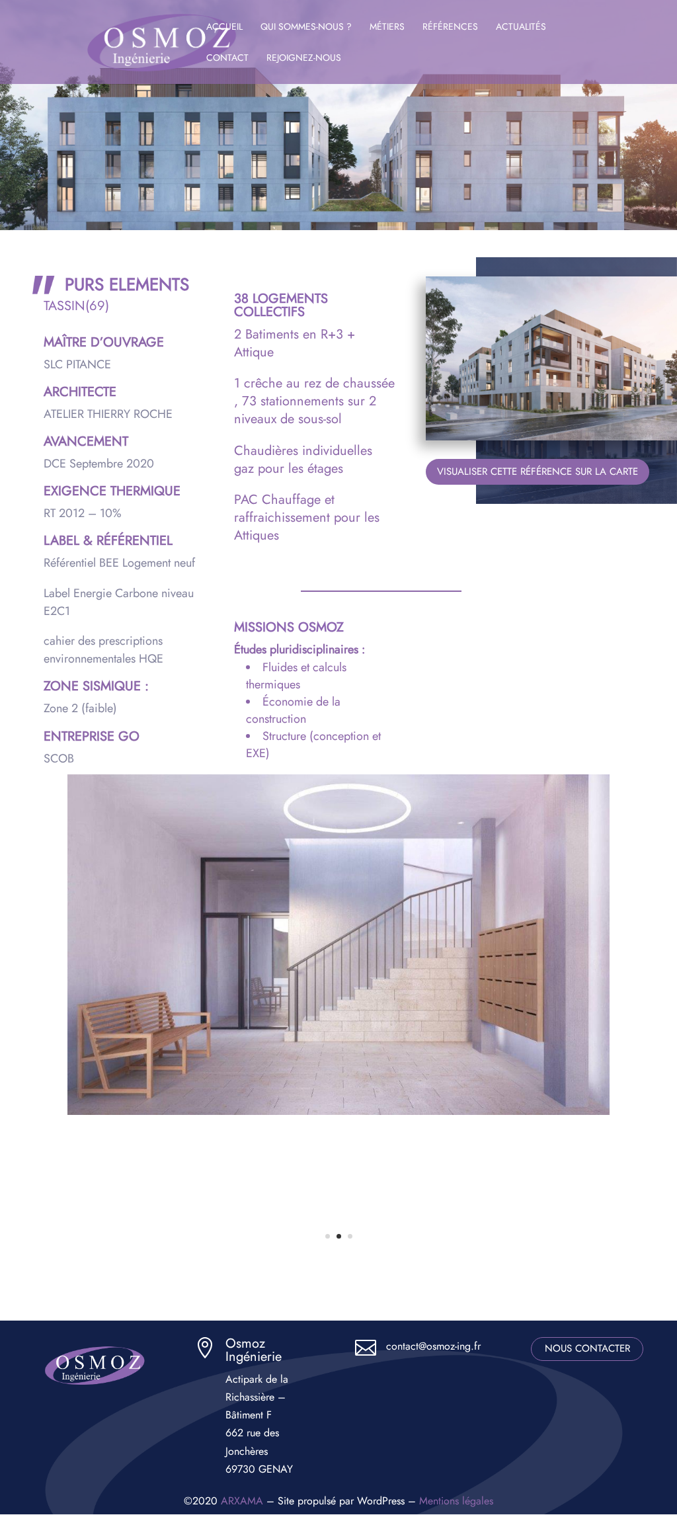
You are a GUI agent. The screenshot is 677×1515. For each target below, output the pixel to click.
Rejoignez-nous (303, 58)
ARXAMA (242, 1500)
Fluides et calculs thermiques (296, 676)
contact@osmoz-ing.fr (433, 1346)
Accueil (224, 27)
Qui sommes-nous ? (306, 27)
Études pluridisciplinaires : (299, 649)
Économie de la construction (293, 710)
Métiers (387, 27)
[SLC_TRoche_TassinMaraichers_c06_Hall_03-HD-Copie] (338, 1111)
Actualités (521, 27)
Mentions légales (456, 1500)
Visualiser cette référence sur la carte (537, 471)
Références (450, 27)
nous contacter (587, 1348)
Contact (227, 58)
